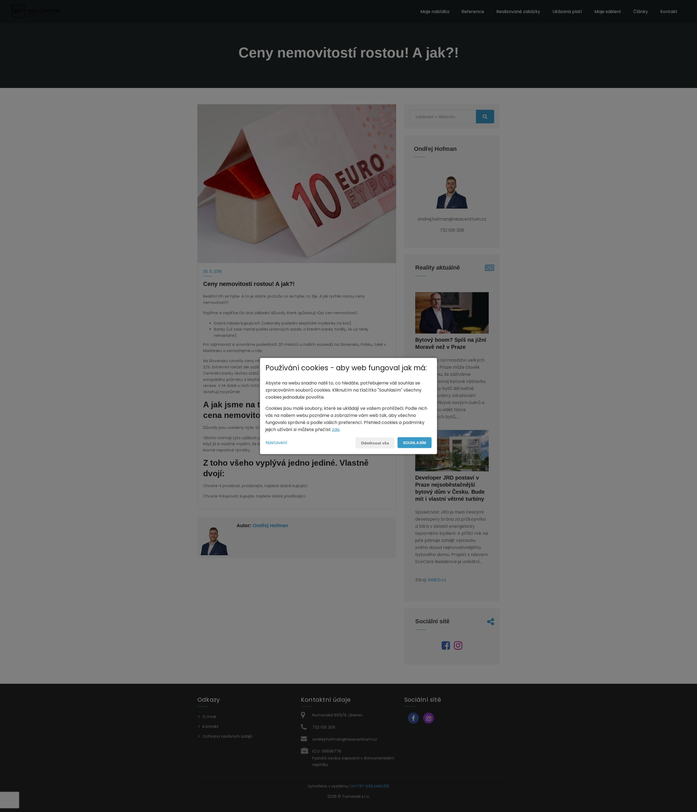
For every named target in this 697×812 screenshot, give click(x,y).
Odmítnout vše (375, 443)
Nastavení (276, 442)
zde (336, 429)
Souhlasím (414, 442)
